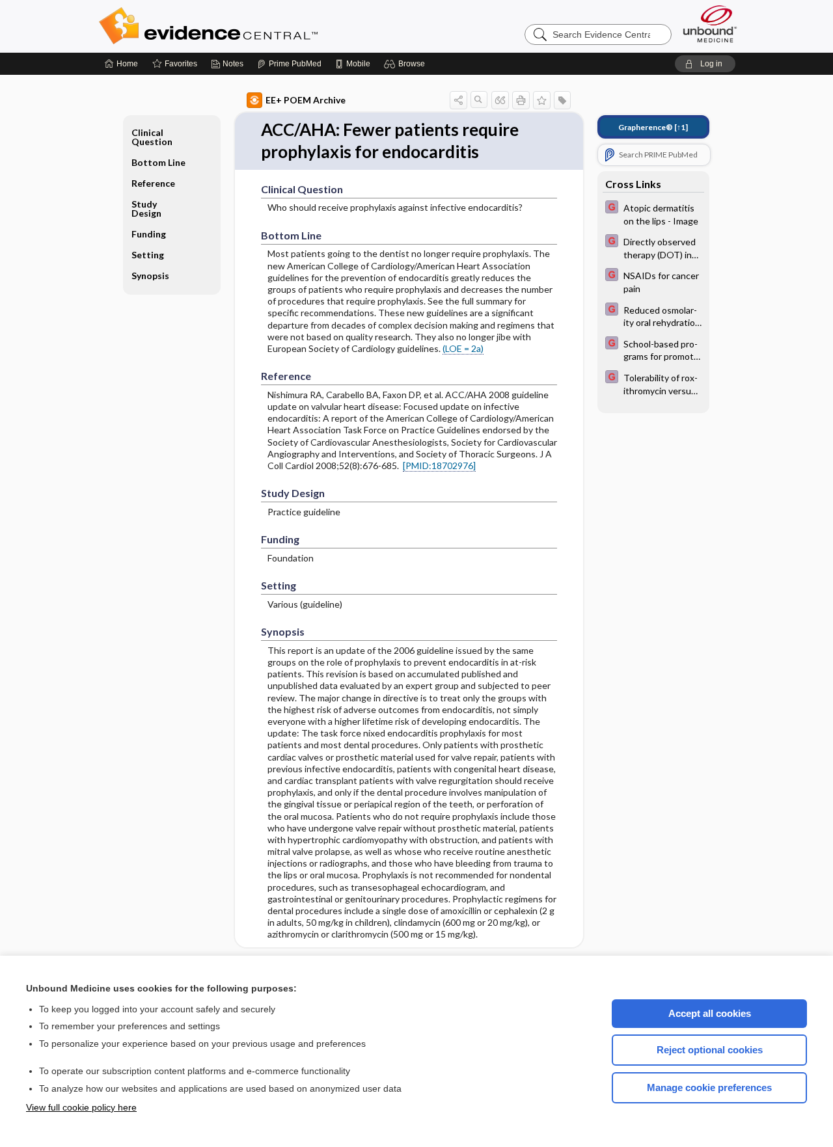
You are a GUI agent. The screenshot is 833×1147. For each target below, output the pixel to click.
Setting (147, 254)
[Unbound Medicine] (710, 23)
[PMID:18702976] (439, 465)
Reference (153, 183)
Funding (148, 233)
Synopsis (150, 275)
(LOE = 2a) (463, 348)
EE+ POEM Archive (306, 99)
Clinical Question (151, 137)
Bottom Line (158, 162)
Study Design (146, 208)
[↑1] (653, 127)
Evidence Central (260, 26)
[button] (406, 64)
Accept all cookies (709, 1013)
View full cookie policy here (81, 1107)
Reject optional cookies (710, 1049)
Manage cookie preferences (709, 1087)
